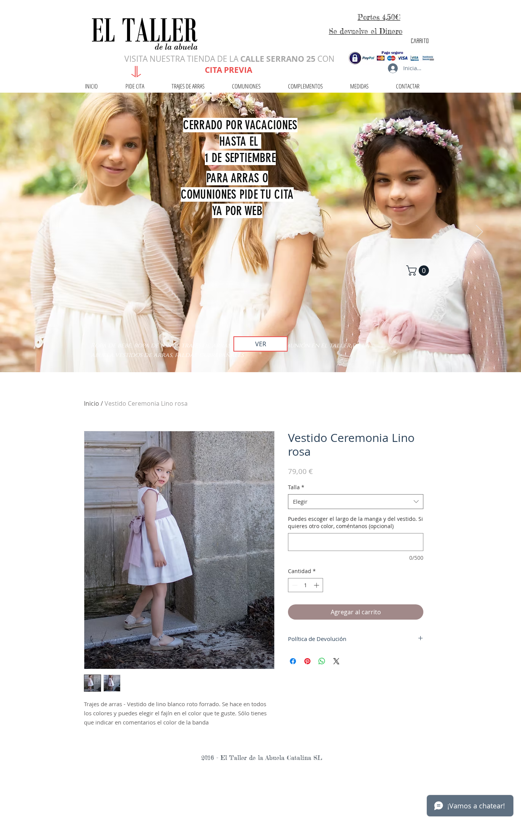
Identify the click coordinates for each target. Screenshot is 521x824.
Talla (296, 487)
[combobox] (355, 501)
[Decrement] (294, 585)
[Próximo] (479, 232)
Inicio (91, 403)
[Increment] (317, 585)
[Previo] (41, 232)
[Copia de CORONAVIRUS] (260, 353)
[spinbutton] (305, 585)
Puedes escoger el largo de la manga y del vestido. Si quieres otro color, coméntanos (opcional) (355, 522)
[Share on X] (336, 661)
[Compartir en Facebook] (292, 661)
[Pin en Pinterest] (307, 661)
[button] (418, 270)
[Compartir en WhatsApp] (321, 661)
